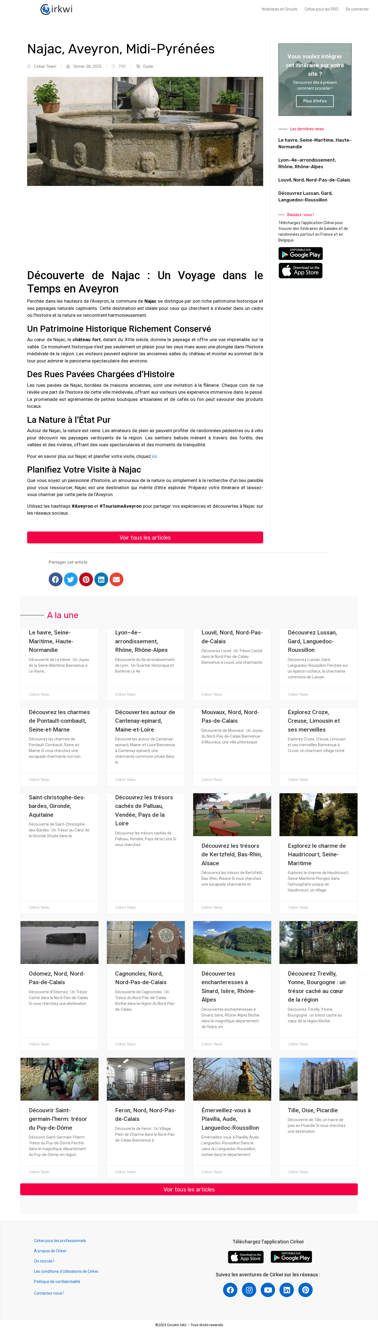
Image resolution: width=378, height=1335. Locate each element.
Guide (148, 66)
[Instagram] (249, 1290)
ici (154, 456)
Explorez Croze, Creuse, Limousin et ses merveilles (314, 721)
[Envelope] (116, 579)
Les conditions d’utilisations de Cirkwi (66, 1271)
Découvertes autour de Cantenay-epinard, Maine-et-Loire (145, 721)
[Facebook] (56, 579)
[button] (145, 537)
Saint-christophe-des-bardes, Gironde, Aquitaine (57, 806)
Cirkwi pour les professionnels (60, 1240)
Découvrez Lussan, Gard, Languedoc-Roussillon (312, 641)
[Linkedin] (101, 579)
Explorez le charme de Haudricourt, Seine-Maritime (317, 855)
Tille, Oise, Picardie (313, 1110)
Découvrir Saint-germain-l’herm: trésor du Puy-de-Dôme (58, 1119)
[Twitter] (71, 579)
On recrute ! (44, 1261)
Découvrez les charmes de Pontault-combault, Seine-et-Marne (59, 721)
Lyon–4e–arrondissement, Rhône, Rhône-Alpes (141, 641)
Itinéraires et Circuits (279, 9)
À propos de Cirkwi (50, 1251)
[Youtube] (268, 1290)
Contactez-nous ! (49, 1293)
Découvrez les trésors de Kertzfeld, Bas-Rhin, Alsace (231, 855)
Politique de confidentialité (57, 1281)
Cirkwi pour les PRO (321, 9)
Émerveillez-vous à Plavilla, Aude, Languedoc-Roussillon (230, 1119)
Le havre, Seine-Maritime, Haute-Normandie (51, 641)
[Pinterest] (86, 579)
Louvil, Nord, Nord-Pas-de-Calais (314, 180)
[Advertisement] (145, 230)
